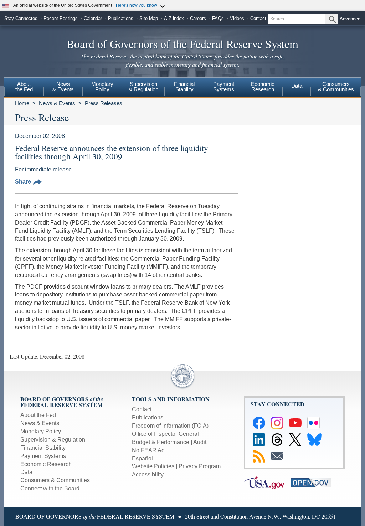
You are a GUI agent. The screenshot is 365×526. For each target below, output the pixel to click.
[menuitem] (23, 88)
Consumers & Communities (336, 86)
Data (296, 86)
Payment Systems (43, 456)
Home (22, 103)
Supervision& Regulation (143, 86)
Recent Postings (60, 18)
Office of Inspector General (165, 434)
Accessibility (148, 474)
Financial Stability (43, 448)
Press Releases (103, 103)
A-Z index (174, 18)
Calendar (93, 18)
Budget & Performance (160, 442)
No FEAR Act (149, 450)
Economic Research (46, 464)
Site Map (148, 18)
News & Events (57, 103)
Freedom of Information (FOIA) (170, 426)
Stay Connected (20, 18)
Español (142, 458)
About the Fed (38, 415)
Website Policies (153, 466)
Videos (237, 18)
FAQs (218, 18)
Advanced (350, 18)
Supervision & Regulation (52, 440)
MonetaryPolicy (102, 86)
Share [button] (23, 182)
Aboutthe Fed (24, 86)
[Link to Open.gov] (313, 482)
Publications (120, 18)
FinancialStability (184, 86)
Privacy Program (200, 466)
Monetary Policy (40, 431)
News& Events (63, 86)
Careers (198, 18)
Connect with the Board (49, 488)
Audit (199, 442)
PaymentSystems (223, 86)
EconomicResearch (262, 86)
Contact (258, 18)
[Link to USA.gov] (267, 482)
